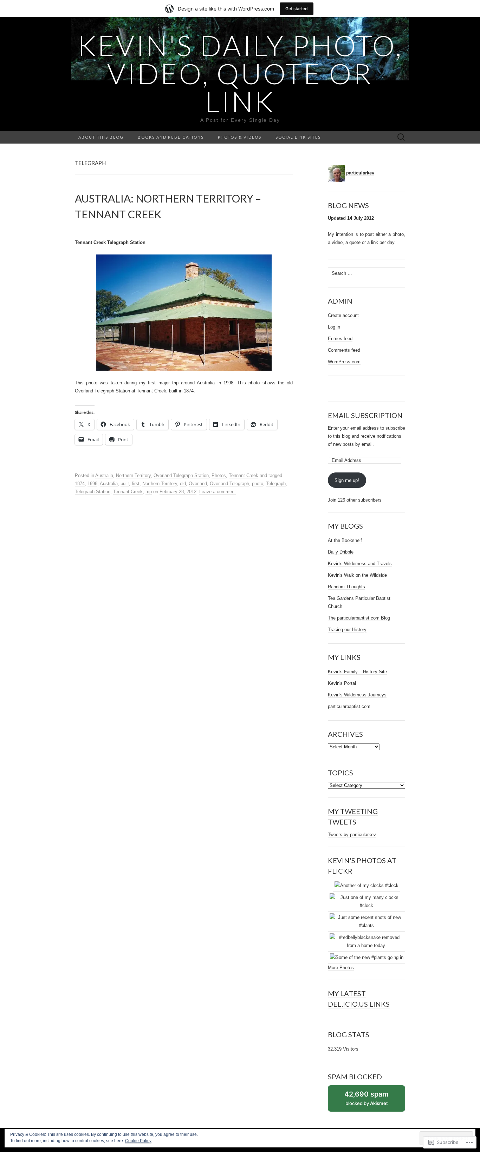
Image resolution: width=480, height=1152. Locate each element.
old (183, 483)
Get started (296, 8)
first (136, 483)
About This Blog (101, 137)
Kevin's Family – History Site (357, 671)
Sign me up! (347, 480)
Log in (334, 327)
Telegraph (276, 483)
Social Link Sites (298, 137)
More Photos (341, 967)
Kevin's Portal (342, 683)
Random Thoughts (346, 586)
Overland (198, 483)
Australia (104, 475)
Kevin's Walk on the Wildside (357, 575)
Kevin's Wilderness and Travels (360, 563)
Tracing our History (347, 629)
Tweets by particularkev (352, 834)
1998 (92, 483)
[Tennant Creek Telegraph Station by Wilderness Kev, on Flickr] (184, 312)
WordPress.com (344, 361)
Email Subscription (365, 415)
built (125, 483)
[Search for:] (401, 137)
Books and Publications (171, 137)
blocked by (373, 1100)
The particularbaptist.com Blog (359, 618)
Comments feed (344, 350)
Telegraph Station (92, 491)
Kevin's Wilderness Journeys (357, 694)
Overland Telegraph (229, 483)
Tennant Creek (243, 475)
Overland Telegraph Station (181, 475)
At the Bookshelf (345, 540)
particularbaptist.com (349, 706)
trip (148, 491)
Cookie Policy (138, 1140)
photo (257, 483)
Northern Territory (133, 475)
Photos (219, 475)
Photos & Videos (239, 137)
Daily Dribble (340, 552)
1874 (80, 483)
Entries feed (340, 338)
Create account (343, 315)
